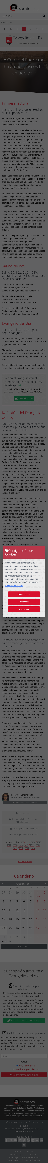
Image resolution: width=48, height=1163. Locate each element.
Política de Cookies (14, 586)
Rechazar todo (24, 594)
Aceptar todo (24, 609)
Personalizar (24, 602)
